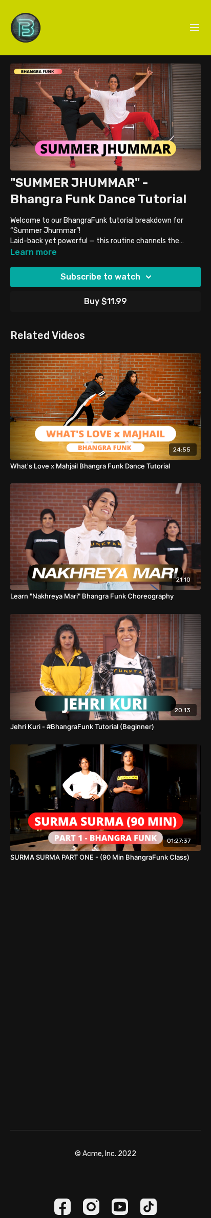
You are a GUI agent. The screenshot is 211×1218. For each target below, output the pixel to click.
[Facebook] (62, 1207)
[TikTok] (148, 1207)
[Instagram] (91, 1207)
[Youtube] (120, 1207)
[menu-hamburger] (194, 28)
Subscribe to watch (100, 277)
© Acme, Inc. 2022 (105, 1154)
